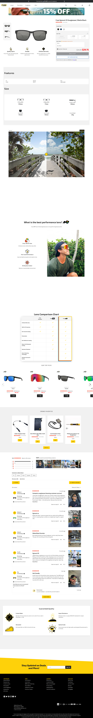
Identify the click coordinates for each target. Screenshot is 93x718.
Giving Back (70, 689)
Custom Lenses (6, 683)
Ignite (40, 388)
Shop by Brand (6, 680)
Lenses (11, 5)
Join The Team (71, 683)
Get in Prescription (72, 57)
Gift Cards (5, 691)
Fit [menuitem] (13, 475)
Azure (13, 388)
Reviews (70, 685)
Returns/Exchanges (50, 683)
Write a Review (76, 483)
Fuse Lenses (19, 709)
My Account (49, 680)
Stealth (66, 388)
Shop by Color (6, 682)
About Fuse (70, 680)
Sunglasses (27, 5)
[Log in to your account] (82, 5)
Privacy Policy (49, 685)
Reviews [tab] (15, 479)
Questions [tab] (22, 479)
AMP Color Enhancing (29, 683)
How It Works (28, 685)
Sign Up (68, 667)
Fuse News (70, 682)
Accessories (6, 689)
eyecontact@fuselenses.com (20, 708)
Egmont (13, 387)
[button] (61, 22)
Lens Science (27, 680)
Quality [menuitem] (28, 475)
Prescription (20, 5)
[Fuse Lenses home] (4, 5)
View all (46, 447)
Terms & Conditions (50, 689)
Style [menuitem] (23, 475)
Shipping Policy (49, 687)
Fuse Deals (70, 687)
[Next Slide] (80, 464)
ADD (12, 395)
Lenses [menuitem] (18, 475)
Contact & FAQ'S (49, 682)
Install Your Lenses (29, 687)
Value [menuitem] (34, 475)
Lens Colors (27, 682)
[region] (58, 464)
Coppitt (66, 387)
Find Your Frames (29, 689)
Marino (40, 387)
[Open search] (66, 5)
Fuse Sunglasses (7, 687)
